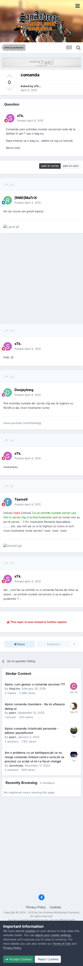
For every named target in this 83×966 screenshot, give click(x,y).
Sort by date (70, 166)
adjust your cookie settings (53, 935)
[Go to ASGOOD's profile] (73, 730)
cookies (30, 931)
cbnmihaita (16, 765)
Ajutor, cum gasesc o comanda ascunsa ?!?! (35, 684)
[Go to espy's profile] (73, 706)
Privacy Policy (36, 907)
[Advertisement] (41, 278)
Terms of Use (62, 943)
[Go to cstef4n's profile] (73, 686)
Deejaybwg (23, 390)
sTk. (37, 86)
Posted (30, 120)
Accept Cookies (20, 959)
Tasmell (20, 499)
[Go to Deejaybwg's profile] (7, 392)
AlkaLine (14, 688)
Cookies (55, 907)
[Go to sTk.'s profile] (10, 118)
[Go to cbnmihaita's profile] (73, 754)
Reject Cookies (48, 959)
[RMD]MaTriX (25, 198)
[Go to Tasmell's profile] (7, 502)
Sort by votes (50, 166)
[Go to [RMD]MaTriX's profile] (7, 200)
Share (20, 644)
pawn (12, 712)
